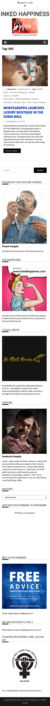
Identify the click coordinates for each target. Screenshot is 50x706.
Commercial (22, 89)
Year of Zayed (39, 102)
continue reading (11, 151)
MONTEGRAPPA (22, 99)
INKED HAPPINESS (25, 14)
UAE (29, 102)
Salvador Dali (19, 102)
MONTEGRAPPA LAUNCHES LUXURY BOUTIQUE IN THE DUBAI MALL (23, 112)
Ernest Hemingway (19, 92)
